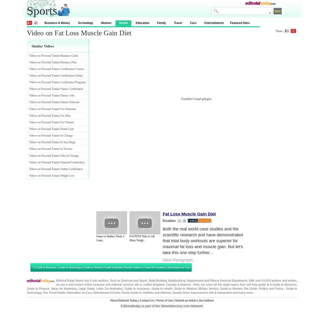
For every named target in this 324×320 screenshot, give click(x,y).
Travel (178, 23)
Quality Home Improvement (190, 292)
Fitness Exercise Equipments (228, 280)
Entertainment (214, 23)
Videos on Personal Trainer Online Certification (56, 169)
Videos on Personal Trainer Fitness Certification (56, 89)
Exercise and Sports (134, 280)
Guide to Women (92, 267)
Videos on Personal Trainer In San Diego (52, 142)
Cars (193, 23)
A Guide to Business (44, 267)
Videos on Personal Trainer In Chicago (51, 135)
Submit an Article (186, 300)
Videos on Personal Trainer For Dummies (52, 109)
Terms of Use (164, 300)
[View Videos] (293, 31)
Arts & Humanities (220, 292)
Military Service (208, 288)
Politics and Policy (271, 288)
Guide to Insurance (137, 288)
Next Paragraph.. (179, 260)
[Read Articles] (287, 31)
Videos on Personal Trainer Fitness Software (54, 102)
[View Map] (35, 23)
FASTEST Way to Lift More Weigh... (142, 238)
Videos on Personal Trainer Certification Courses (56, 69)
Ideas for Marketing (64, 288)
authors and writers (284, 280)
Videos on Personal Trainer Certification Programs (57, 82)
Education (142, 23)
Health (123, 23)
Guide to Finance (38, 288)
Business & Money (57, 23)
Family (161, 23)
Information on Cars (179, 267)
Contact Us (147, 300)
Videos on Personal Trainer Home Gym (51, 129)
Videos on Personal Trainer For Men (49, 115)
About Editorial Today (124, 300)
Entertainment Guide (106, 292)
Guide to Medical (185, 288)
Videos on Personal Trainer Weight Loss (51, 175)
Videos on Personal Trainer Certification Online (56, 75)
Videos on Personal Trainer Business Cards (53, 55)
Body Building (158, 280)
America (185, 284)
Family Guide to (133, 267)
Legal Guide (86, 288)
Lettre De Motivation (109, 288)
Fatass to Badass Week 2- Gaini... (110, 238)
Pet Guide (250, 288)
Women (106, 23)
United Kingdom (153, 284)
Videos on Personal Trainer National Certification (56, 162)
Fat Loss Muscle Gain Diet (189, 214)
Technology (85, 23)
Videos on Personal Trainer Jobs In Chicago (54, 155)
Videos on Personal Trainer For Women (51, 122)
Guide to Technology (70, 267)
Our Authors (206, 300)
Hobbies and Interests (157, 292)
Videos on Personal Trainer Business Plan (52, 62)
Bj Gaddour (169, 220)
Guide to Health (113, 267)
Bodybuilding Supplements (185, 280)
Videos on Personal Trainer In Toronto (50, 149)
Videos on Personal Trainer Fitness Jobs (51, 95)
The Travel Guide (54, 292)
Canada (171, 284)
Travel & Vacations (155, 267)
